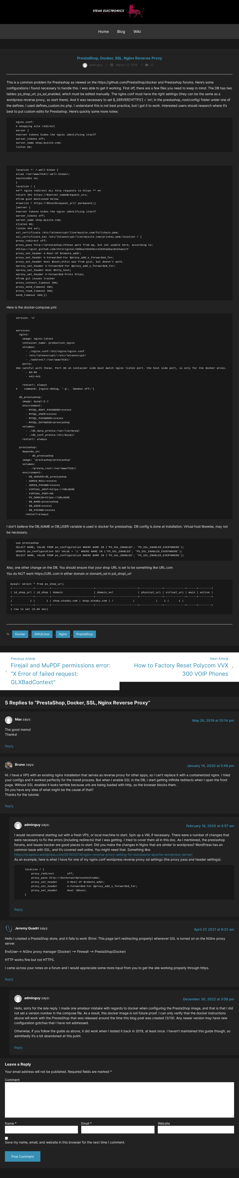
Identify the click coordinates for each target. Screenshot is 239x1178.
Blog (121, 31)
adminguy (95, 65)
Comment (12, 1080)
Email (86, 1123)
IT (152, 65)
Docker (20, 634)
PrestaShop (84, 634)
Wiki (137, 31)
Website (164, 1123)
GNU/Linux (42, 634)
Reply (9, 746)
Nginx (63, 634)
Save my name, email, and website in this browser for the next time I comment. (65, 1142)
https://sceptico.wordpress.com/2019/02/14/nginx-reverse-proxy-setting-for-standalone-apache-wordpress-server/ (103, 854)
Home (103, 31)
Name (11, 1123)
